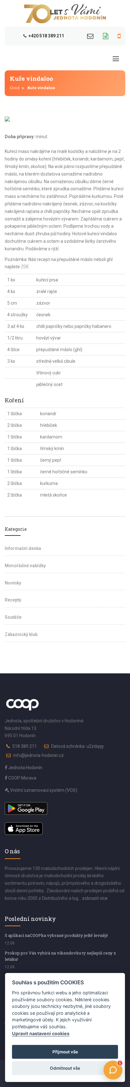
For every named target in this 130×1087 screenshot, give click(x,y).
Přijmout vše (65, 1051)
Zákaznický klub (21, 634)
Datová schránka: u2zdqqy (77, 746)
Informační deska (23, 548)
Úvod (15, 87)
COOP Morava (21, 777)
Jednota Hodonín (24, 767)
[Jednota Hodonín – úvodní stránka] (65, 13)
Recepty (13, 599)
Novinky (13, 582)
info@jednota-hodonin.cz (38, 755)
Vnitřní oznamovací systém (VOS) (43, 790)
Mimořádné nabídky (25, 565)
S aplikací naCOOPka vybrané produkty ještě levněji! (56, 935)
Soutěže (13, 617)
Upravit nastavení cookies (40, 1033)
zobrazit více (95, 898)
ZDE (25, 266)
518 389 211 (24, 746)
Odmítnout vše (65, 1068)
